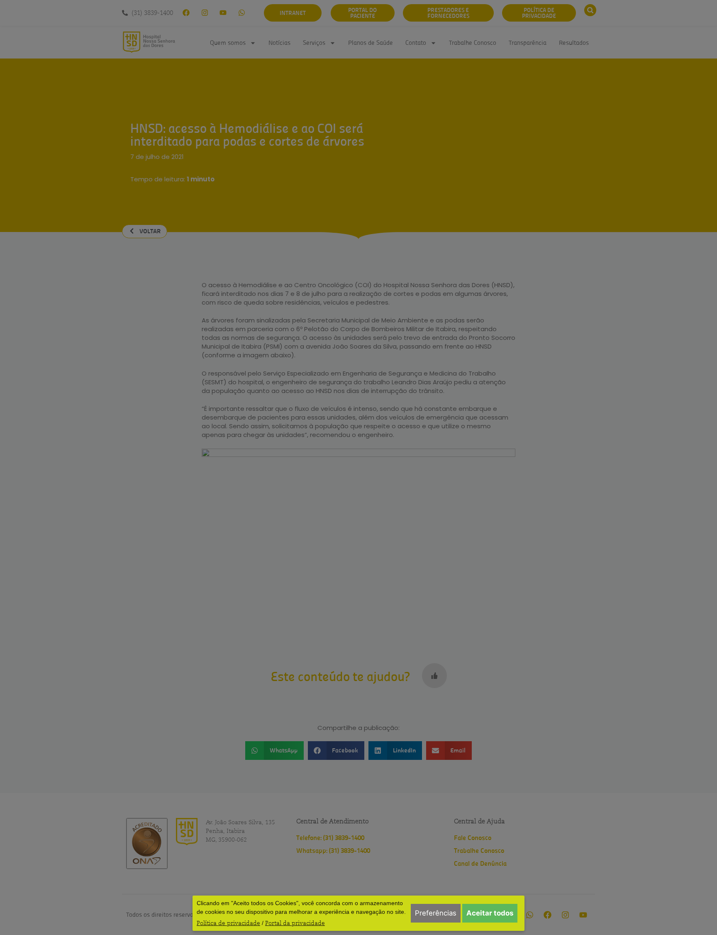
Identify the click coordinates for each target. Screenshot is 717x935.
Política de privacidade (228, 923)
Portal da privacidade (295, 923)
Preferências (435, 913)
